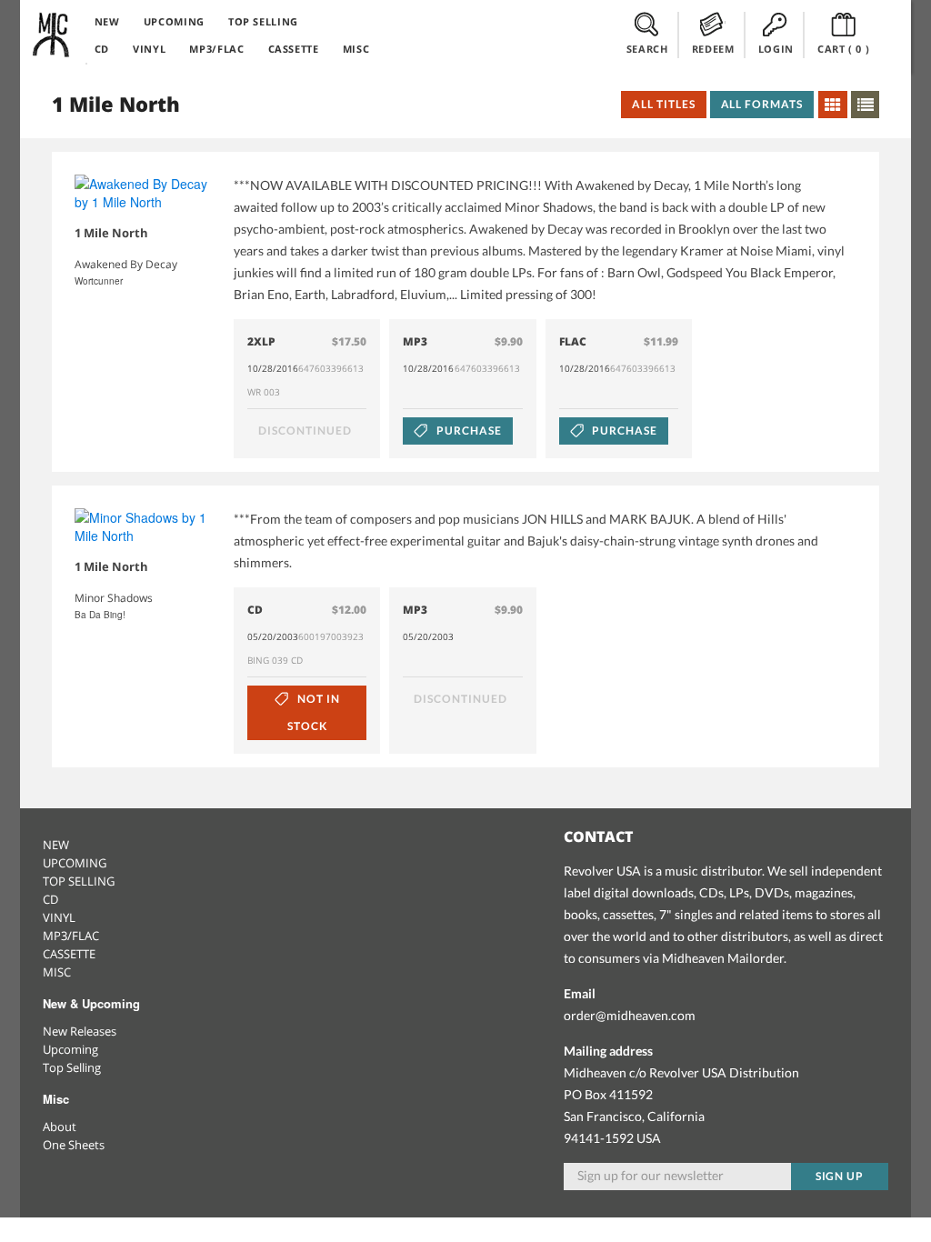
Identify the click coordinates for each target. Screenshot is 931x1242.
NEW (107, 21)
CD (102, 48)
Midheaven (52, 34)
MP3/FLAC (216, 48)
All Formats (762, 104)
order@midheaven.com (630, 1015)
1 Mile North (111, 233)
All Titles (664, 104)
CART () (843, 48)
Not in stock (313, 712)
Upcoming (70, 1049)
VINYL (149, 48)
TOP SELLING (263, 21)
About (59, 1126)
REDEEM (713, 48)
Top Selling (72, 1067)
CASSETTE (293, 48)
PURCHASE (468, 430)
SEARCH (647, 48)
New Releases (79, 1031)
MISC (356, 48)
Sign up (840, 1176)
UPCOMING (174, 21)
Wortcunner (99, 281)
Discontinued (305, 430)
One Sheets (74, 1145)
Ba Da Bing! (100, 614)
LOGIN (776, 48)
